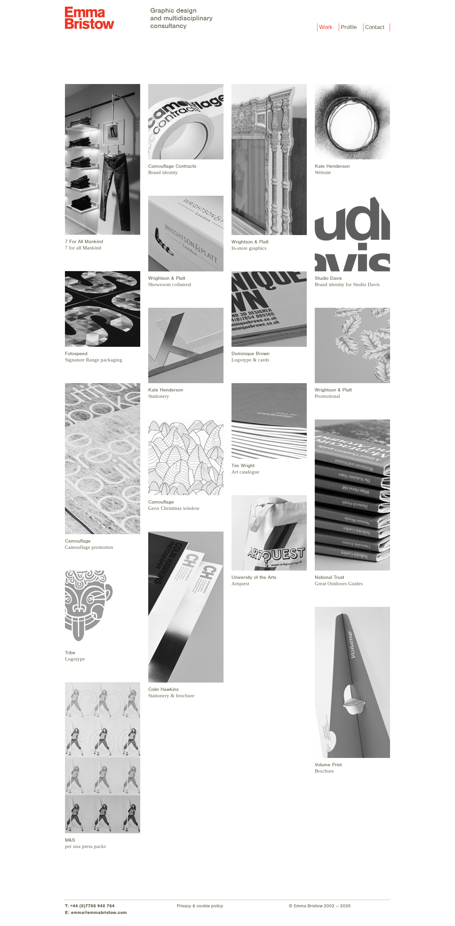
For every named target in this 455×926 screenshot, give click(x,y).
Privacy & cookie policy (200, 906)
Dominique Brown (250, 353)
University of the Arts (253, 577)
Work (325, 27)
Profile (349, 27)
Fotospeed (76, 353)
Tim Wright (242, 465)
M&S (70, 840)
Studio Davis (328, 278)
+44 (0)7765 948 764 (92, 906)
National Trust (329, 577)
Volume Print (328, 765)
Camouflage (78, 541)
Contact (374, 27)
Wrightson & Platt (166, 278)
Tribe (70, 653)
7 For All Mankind (84, 241)
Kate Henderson (165, 390)
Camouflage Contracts (172, 166)
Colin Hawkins (163, 689)
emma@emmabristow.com (99, 912)
